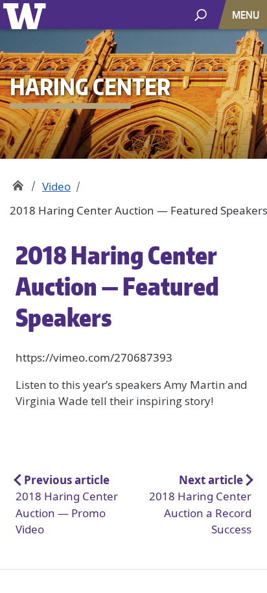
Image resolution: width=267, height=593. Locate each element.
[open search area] (200, 14)
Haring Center (18, 182)
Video (56, 186)
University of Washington (27, 14)
